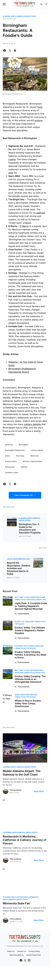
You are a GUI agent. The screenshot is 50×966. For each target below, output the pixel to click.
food (39, 107)
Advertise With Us (16, 955)
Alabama (6, 16)
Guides (33, 597)
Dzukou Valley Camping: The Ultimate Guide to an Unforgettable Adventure (30, 679)
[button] (4, 4)
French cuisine (31, 401)
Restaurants (10, 467)
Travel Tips (41, 600)
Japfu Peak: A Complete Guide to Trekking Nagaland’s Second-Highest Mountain (31, 606)
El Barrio (24, 226)
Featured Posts (21, 646)
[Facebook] (21, 960)
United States (30, 16)
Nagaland (40, 597)
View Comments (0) (23, 495)
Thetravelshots (15, 790)
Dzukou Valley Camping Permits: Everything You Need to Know (30, 655)
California (7, 832)
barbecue (9, 445)
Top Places (31, 600)
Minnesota (33, 897)
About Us (10, 951)
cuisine (12, 159)
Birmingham (23, 445)
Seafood (24, 467)
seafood (40, 212)
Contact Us (21, 951)
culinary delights (32, 424)
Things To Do (20, 600)
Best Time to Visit (22, 597)
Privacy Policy (34, 951)
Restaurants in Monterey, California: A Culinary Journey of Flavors (24, 840)
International (23, 897)
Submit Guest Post (33, 955)
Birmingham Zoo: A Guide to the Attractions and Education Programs (30, 528)
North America (17, 16)
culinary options (37, 450)
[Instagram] (29, 960)
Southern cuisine (11, 472)
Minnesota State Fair (16, 903)
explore (38, 120)
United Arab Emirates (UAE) (18, 559)
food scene (34, 456)
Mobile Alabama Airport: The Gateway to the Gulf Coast (22, 772)
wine (10, 172)
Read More (39, 791)
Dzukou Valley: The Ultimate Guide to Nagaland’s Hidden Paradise (30, 630)
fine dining (20, 456)
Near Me (33, 695)
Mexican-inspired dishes (32, 461)
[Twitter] (25, 960)
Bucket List (20, 622)
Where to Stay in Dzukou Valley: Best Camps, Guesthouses (28, 703)
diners (7, 456)
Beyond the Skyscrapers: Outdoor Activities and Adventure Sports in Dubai (18, 568)
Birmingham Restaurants (15, 450)
